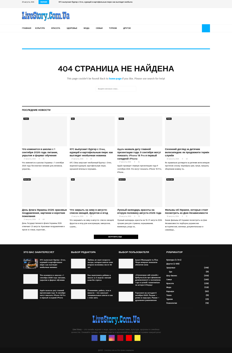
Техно (121, 119)
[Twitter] (103, 338)
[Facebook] (94, 338)
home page (115, 78)
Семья (99, 28)
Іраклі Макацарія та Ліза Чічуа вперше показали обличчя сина (146, 262)
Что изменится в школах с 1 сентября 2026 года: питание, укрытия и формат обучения (40, 152)
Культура (40, 28)
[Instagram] (112, 338)
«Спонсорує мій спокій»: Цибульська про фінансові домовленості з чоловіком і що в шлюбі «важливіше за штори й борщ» (148, 280)
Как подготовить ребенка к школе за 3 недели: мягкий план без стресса (99, 277)
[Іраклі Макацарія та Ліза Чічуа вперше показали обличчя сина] (126, 263)
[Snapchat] (137, 338)
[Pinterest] (120, 338)
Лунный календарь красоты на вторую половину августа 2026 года (139, 211)
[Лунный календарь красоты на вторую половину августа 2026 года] (139, 192)
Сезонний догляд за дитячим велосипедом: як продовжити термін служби (187, 152)
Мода (86, 28)
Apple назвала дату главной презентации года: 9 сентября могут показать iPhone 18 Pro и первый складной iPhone (139, 154)
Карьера (170, 291)
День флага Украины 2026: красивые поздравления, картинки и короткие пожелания (44, 213)
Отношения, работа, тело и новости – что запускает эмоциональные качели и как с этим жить (100, 294)
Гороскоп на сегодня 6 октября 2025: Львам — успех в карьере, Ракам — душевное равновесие (147, 296)
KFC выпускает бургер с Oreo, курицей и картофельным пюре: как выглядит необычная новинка (91, 152)
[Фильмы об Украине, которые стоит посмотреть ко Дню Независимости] (187, 192)
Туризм (113, 28)
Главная (26, 28)
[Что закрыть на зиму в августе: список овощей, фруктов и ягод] (92, 192)
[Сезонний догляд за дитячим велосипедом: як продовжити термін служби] (187, 131)
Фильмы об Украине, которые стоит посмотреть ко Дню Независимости (186, 211)
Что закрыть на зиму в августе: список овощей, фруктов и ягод (89, 211)
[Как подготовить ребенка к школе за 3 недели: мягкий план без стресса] (78, 279)
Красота (55, 28)
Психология (171, 303)
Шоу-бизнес (171, 276)
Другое (127, 28)
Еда (73, 119)
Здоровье (72, 28)
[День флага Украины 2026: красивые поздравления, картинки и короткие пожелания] (44, 192)
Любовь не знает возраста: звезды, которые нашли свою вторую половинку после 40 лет (100, 263)
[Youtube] (129, 338)
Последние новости (36, 110)
